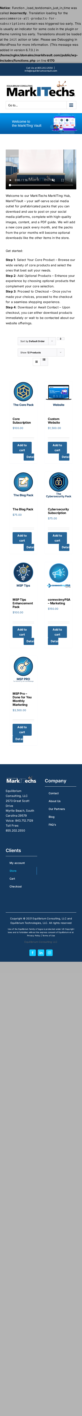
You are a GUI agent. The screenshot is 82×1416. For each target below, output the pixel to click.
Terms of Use (48, 935)
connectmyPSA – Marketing (59, 601)
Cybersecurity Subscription (58, 511)
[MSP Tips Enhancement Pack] (23, 577)
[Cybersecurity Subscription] (58, 487)
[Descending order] (60, 338)
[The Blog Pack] (23, 487)
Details (30, 457)
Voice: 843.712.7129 (19, 820)
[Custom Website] (58, 396)
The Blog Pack (23, 509)
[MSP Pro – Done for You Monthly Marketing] (23, 671)
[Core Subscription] (23, 396)
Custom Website (54, 420)
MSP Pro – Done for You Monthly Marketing (22, 699)
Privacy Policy (33, 935)
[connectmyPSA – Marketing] (58, 577)
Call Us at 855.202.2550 (39, 67)
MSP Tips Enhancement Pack (23, 603)
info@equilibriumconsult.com (41, 70)
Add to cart (22, 447)
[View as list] (44, 359)
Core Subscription (22, 420)
